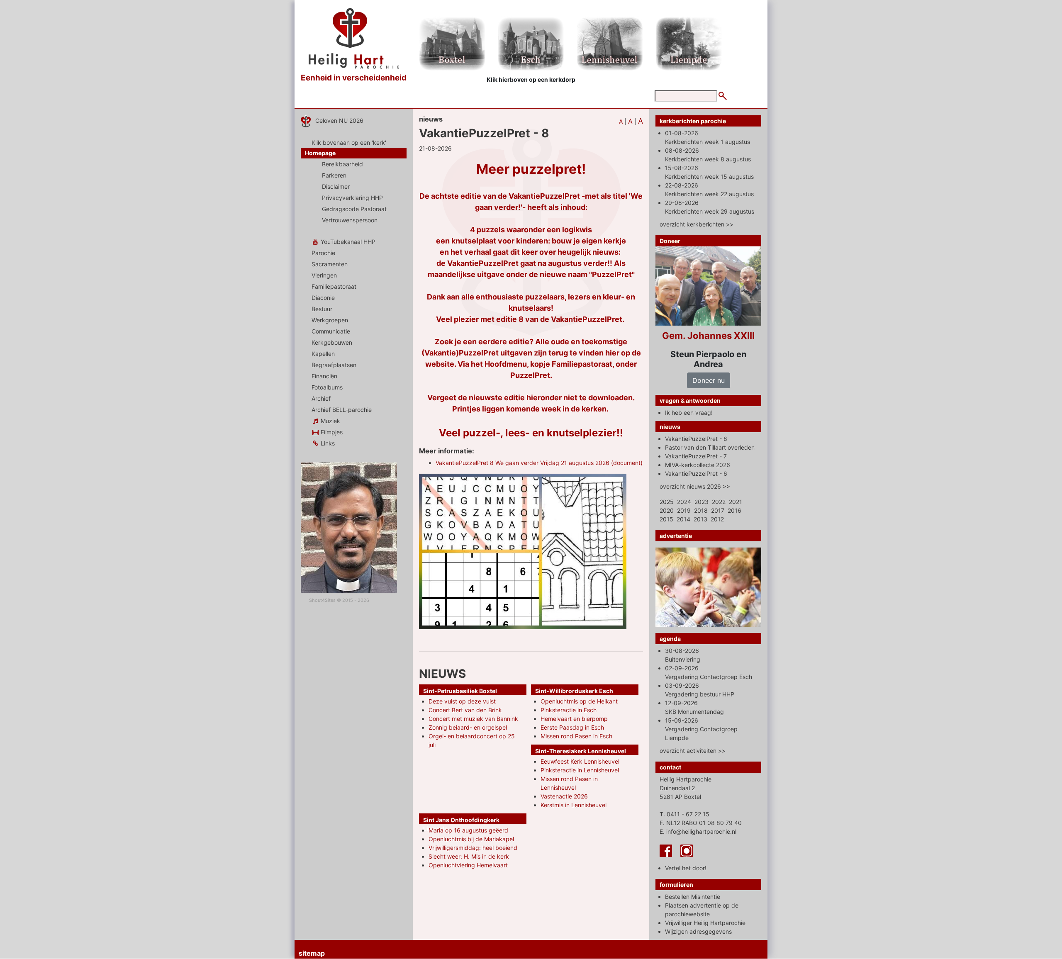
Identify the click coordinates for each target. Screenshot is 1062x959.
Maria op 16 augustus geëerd (468, 830)
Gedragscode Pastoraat (354, 208)
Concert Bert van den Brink (465, 709)
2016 (734, 510)
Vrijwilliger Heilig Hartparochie (705, 922)
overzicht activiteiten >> (693, 750)
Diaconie (323, 297)
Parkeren (334, 175)
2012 (717, 519)
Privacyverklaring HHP (352, 197)
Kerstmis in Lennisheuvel (574, 804)
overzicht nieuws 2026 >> (695, 486)
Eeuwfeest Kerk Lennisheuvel (580, 761)
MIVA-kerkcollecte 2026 (697, 464)
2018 (701, 510)
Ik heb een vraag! (689, 412)
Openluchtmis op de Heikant (579, 701)
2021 (735, 501)
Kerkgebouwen (332, 342)
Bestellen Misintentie (692, 896)
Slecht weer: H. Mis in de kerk (469, 856)
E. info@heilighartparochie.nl (698, 831)
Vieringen (324, 275)
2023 (701, 501)
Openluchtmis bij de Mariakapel (471, 838)
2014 (683, 519)
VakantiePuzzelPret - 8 (696, 438)
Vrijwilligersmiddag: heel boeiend (473, 847)
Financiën (324, 376)
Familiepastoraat (334, 286)
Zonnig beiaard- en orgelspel (468, 727)
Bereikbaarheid (342, 164)
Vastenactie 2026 (564, 796)
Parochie (323, 252)
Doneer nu (708, 380)
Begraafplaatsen (334, 364)
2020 (667, 510)
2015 (666, 519)
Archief (321, 398)
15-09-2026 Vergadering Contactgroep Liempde (701, 729)
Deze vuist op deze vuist (462, 701)
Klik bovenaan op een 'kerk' (349, 142)
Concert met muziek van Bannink (473, 718)
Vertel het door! (685, 867)
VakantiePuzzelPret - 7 (696, 456)
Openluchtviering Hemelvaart (468, 865)
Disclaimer (336, 186)
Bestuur (322, 308)
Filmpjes (331, 432)
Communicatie (331, 331)
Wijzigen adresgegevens (698, 931)
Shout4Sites (322, 600)
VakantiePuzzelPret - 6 (696, 473)
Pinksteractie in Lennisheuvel (580, 770)
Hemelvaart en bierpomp (574, 718)
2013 (700, 519)
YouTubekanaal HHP (347, 241)
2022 (719, 501)
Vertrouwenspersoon (350, 220)
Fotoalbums (327, 387)
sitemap (312, 953)
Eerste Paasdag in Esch (572, 727)
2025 (667, 501)
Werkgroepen (330, 320)
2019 (684, 510)
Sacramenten (330, 264)
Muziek (329, 420)
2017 (717, 510)
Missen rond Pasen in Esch (576, 736)
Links (327, 443)
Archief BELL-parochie (342, 409)
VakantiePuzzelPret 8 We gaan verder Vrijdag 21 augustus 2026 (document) (539, 462)
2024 (684, 501)
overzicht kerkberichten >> (696, 224)
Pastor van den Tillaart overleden (710, 447)
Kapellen (323, 353)
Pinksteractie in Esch (569, 709)
